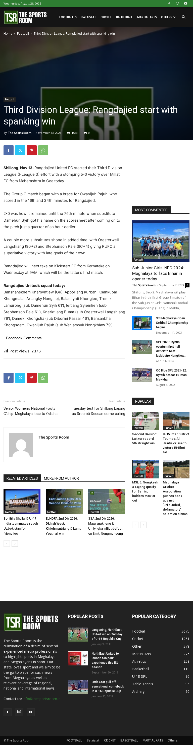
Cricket (168, 428)
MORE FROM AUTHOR (61, 478)
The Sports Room (19, 133)
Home (8, 33)
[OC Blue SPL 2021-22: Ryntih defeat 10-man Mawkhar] (142, 375)
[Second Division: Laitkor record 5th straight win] (145, 421)
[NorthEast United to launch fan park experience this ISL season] (78, 658)
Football (23, 33)
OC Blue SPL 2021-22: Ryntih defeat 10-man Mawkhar (171, 375)
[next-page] (15, 543)
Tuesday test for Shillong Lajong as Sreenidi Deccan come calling (98, 411)
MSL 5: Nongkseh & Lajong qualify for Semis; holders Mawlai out (145, 491)
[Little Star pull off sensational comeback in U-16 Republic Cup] (78, 687)
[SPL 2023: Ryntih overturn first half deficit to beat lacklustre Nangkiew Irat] (142, 347)
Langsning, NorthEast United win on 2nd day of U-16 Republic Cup (107, 634)
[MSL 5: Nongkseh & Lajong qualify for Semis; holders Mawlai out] (145, 469)
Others (166, 17)
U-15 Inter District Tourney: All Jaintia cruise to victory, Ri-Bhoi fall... (176, 443)
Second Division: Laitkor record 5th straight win (144, 438)
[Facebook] (169, 3)
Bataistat (88, 17)
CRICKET (106, 17)
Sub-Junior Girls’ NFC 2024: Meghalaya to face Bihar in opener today (158, 273)
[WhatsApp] (43, 150)
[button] (183, 17)
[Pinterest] (32, 150)
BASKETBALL (124, 17)
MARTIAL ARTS (147, 17)
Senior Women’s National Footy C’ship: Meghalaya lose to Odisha (31, 411)
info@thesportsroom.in (42, 698)
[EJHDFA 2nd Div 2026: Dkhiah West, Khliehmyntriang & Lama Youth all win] (64, 501)
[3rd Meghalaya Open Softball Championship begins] (142, 323)
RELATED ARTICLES (22, 478)
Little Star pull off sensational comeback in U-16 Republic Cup (108, 686)
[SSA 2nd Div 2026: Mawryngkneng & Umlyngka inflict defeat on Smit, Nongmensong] (106, 501)
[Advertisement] (162, 170)
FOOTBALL (66, 17)
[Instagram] (177, 3)
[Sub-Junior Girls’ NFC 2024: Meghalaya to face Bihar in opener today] (160, 241)
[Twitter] (20, 150)
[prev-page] (7, 543)
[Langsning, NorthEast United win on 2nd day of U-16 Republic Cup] (78, 635)
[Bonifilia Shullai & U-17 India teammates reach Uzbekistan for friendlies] (22, 501)
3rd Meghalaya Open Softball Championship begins (172, 323)
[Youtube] (185, 3)
